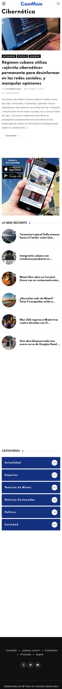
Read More (11, 142)
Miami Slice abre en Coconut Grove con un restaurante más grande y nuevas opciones (39, 286)
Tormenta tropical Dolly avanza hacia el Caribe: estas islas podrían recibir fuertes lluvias (39, 243)
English (39, 660)
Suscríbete (11, 656)
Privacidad (25, 660)
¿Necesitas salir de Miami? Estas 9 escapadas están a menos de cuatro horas (36, 307)
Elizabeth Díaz (13, 95)
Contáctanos (51, 656)
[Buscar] (58, 3)
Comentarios (11, 99)
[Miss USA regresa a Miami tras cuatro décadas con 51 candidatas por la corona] (9, 327)
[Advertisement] (23, 404)
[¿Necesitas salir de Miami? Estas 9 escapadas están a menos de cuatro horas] (9, 306)
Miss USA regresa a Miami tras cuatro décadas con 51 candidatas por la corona (39, 328)
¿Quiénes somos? (31, 656)
